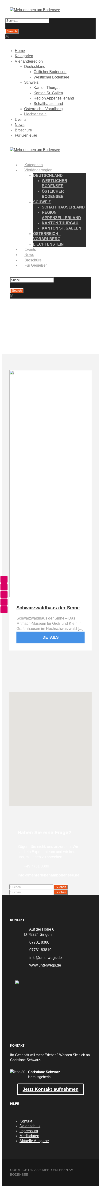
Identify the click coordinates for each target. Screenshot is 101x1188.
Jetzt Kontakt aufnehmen (50, 1089)
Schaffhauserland (48, 104)
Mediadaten (29, 1136)
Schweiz (31, 82)
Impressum (28, 1131)
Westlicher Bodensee (51, 77)
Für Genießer (26, 135)
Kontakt (25, 1121)
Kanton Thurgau (47, 88)
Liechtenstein (35, 114)
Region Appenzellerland (54, 98)
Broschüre (23, 130)
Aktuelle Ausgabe (34, 1141)
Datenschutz (29, 1126)
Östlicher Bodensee (50, 72)
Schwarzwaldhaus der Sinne (48, 607)
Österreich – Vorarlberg (43, 109)
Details (51, 637)
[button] (50, 744)
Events (20, 119)
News (19, 125)
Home (20, 51)
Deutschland (34, 67)
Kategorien (24, 56)
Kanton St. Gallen (48, 93)
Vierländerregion (29, 61)
